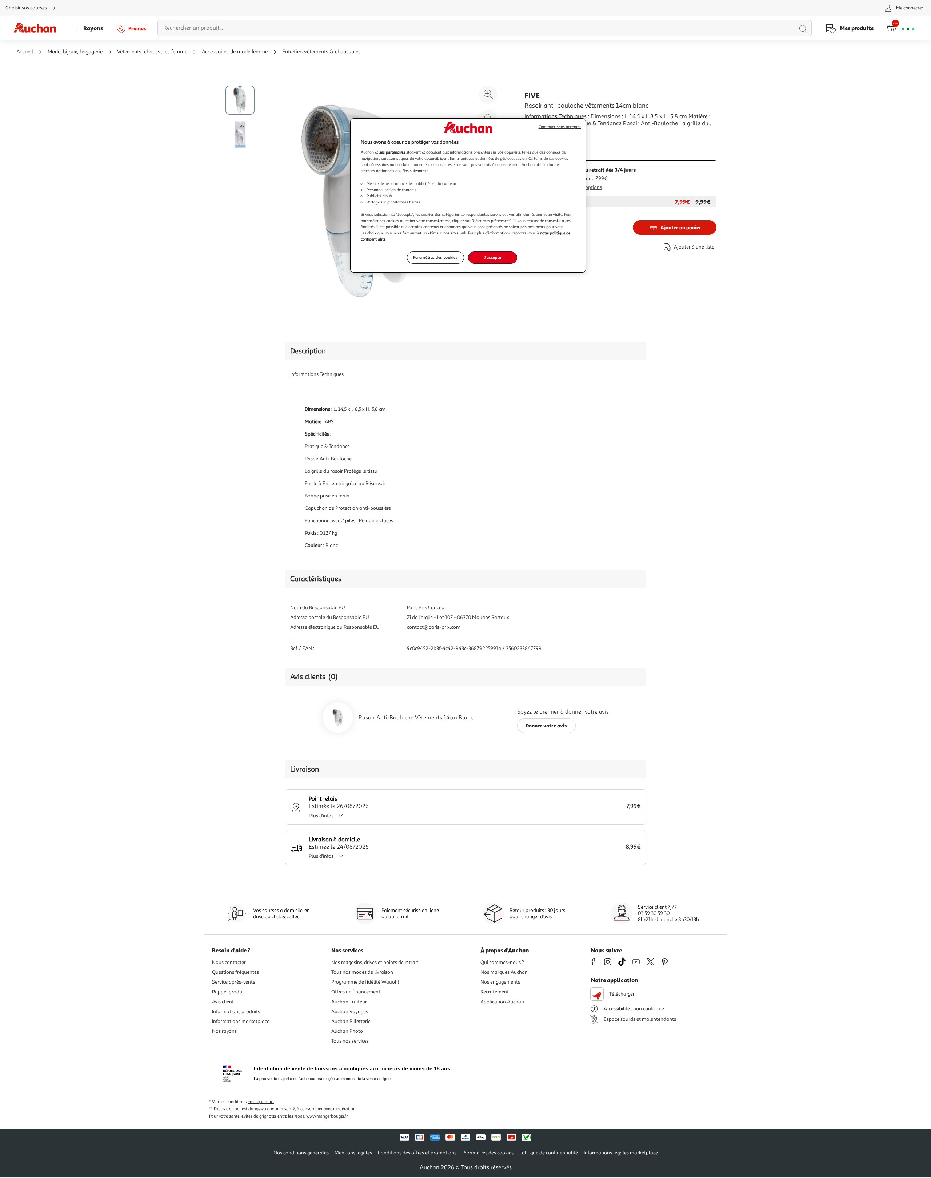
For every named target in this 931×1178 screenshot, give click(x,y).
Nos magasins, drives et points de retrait (374, 962)
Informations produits (236, 1011)
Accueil (24, 51)
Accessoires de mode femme (235, 51)
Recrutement (494, 992)
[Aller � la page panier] (900, 28)
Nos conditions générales (301, 1153)
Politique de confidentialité (548, 1153)
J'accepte (492, 257)
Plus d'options (586, 187)
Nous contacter (229, 962)
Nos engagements (500, 982)
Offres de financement (355, 992)
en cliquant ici (261, 1101)
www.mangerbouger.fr (327, 1116)
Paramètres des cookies (435, 257)
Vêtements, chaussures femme (152, 51)
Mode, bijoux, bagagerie (75, 51)
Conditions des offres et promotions (417, 1153)
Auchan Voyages (349, 1011)
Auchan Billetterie (351, 1021)
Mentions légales (353, 1153)
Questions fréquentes (235, 972)
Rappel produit (228, 992)
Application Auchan (502, 1002)
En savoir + (538, 134)
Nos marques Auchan (504, 972)
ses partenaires (392, 152)
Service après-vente (233, 982)
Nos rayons (224, 1031)
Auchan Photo (347, 1031)
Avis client (223, 1002)
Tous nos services (350, 1041)
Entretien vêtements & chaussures (321, 51)
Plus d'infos (321, 816)
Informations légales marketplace (621, 1153)
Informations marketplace (240, 1021)
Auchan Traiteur (349, 1002)
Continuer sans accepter (560, 126)
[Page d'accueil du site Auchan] (37, 28)
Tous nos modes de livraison (362, 972)
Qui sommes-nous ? (502, 962)
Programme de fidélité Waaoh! (365, 982)
